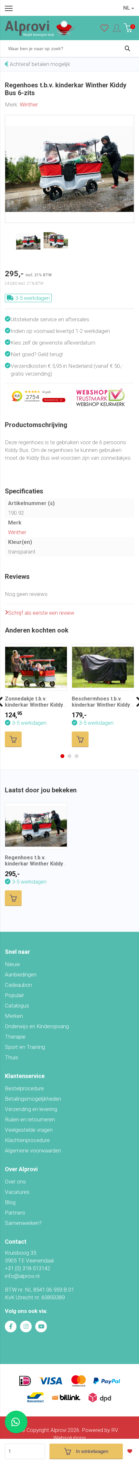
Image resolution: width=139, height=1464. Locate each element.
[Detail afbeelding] (56, 240)
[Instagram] (26, 1326)
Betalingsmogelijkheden (33, 1098)
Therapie (15, 1036)
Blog (10, 1202)
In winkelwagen (92, 1451)
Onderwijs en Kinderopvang (37, 1026)
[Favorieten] (104, 29)
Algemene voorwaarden (33, 1150)
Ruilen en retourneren (30, 1119)
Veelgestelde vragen (29, 1130)
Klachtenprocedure (27, 1140)
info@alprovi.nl (22, 1276)
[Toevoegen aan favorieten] (131, 1451)
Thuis (11, 1057)
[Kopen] (13, 739)
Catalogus (17, 1005)
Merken (14, 1016)
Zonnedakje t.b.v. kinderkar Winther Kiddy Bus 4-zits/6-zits (34, 705)
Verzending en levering (31, 1109)
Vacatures (17, 1192)
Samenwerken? (23, 1223)
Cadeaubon (18, 985)
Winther (29, 104)
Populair (14, 995)
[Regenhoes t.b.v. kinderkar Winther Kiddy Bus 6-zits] (69, 119)
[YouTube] (41, 1326)
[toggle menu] (9, 8)
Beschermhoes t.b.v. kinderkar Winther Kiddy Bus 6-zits (101, 705)
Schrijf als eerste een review (41, 613)
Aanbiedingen (21, 974)
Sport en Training (25, 1047)
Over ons (15, 1181)
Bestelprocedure (24, 1088)
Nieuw (12, 964)
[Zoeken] (127, 48)
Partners (15, 1212)
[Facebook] (10, 1326)
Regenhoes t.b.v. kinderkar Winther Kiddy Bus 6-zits (34, 863)
